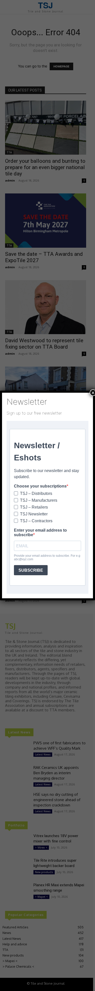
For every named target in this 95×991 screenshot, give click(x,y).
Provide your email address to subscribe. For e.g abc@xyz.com (47, 557)
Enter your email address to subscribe (40, 532)
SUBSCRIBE (30, 570)
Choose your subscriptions (40, 486)
